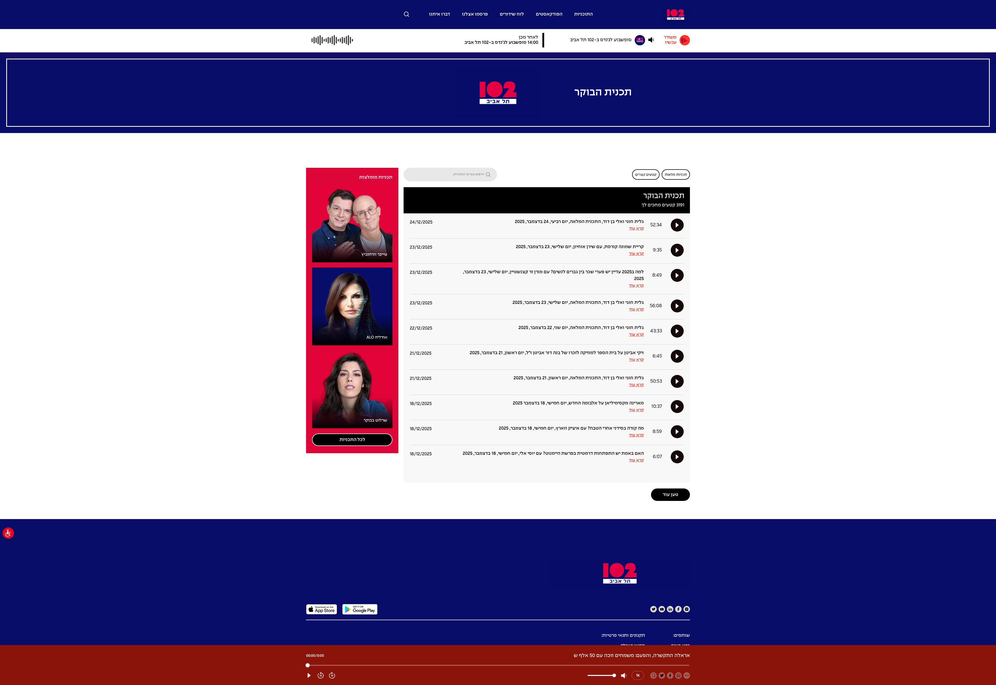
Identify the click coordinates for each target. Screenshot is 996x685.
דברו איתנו (439, 14)
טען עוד (670, 495)
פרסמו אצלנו (475, 14)
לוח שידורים (512, 14)
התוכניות (583, 14)
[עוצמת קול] (651, 40)
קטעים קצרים (645, 175)
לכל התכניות (352, 440)
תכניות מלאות (676, 175)
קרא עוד (636, 228)
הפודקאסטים (549, 14)
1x (638, 675)
